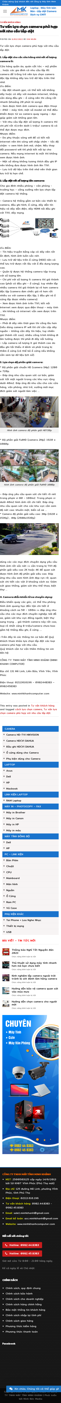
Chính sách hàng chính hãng (24, 1304)
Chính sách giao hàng (19, 1321)
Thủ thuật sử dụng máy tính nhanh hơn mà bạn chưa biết (34, 964)
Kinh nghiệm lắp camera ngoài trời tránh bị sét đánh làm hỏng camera (34, 977)
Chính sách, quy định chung (23, 1288)
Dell (8, 776)
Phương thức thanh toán (22, 1332)
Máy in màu (13, 830)
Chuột (10, 866)
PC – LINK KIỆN (14, 854)
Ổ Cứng (11, 896)
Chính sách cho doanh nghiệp (24, 1299)
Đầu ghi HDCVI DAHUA (20, 747)
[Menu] (5, 11)
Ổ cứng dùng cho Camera (22, 753)
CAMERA (10, 729)
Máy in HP (12, 824)
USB (8, 932)
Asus (9, 771)
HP (8, 783)
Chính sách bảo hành (19, 1294)
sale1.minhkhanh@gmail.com (31, 1213)
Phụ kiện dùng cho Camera (23, 759)
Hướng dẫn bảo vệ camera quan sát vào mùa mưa (35, 990)
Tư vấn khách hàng (10, 22)
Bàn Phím (12, 860)
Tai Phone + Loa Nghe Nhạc (23, 920)
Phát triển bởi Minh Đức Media (38, 1397)
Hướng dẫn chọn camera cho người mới (34, 1003)
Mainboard (13, 878)
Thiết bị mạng (15, 926)
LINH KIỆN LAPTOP (16, 794)
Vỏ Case (11, 908)
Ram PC (11, 902)
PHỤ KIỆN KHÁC (14, 914)
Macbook (12, 789)
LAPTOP (10, 765)
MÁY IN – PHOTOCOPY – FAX (23, 806)
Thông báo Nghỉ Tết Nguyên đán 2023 (32, 951)
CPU (9, 872)
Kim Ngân (31, 39)
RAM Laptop (13, 800)
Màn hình (12, 884)
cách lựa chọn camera (28, 709)
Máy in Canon (14, 818)
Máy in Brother (15, 812)
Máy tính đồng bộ (17, 836)
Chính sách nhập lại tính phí (23, 1315)
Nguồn (10, 890)
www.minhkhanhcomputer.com (36, 1224)
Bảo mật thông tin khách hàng (25, 1310)
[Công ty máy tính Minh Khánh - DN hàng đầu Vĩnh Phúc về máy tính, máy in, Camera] (33, 11)
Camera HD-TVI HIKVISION (22, 735)
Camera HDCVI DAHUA (20, 741)
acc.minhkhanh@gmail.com (41, 1218)
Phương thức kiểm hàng (21, 1326)
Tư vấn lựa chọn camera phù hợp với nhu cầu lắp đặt (28, 711)
